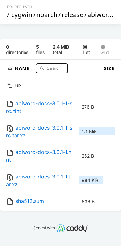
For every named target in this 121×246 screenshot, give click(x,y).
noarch (46, 14)
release (72, 14)
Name (23, 68)
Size (109, 68)
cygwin (21, 14)
